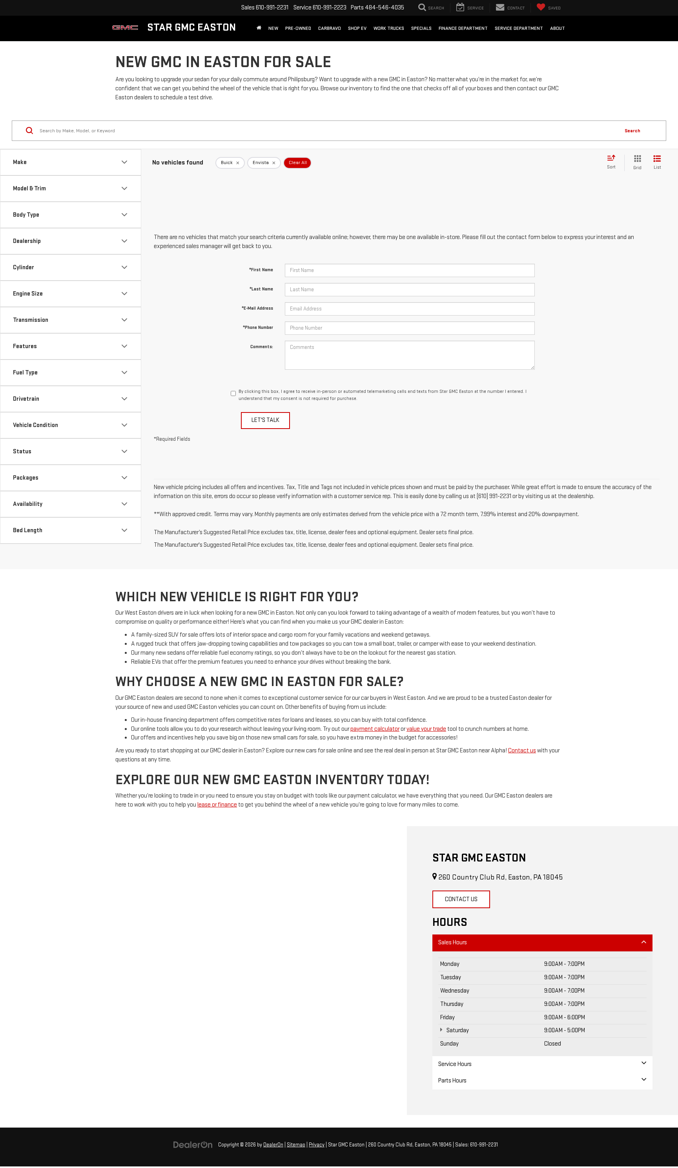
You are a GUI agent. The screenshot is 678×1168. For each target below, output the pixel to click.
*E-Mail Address (257, 308)
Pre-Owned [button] (298, 28)
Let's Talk (265, 420)
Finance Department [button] (463, 28)
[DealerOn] (193, 1144)
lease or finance (217, 804)
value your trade (426, 729)
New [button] (273, 28)
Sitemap (296, 1145)
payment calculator (374, 729)
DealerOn (273, 1145)
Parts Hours (452, 1080)
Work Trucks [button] (389, 28)
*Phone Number (258, 327)
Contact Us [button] (461, 899)
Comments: (261, 347)
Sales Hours (452, 942)
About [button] (557, 28)
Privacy (316, 1145)
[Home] (259, 28)
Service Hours (455, 1064)
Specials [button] (421, 28)
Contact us (522, 750)
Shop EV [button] (357, 28)
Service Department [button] (519, 28)
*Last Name (261, 289)
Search (632, 131)
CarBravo (329, 28)
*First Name (261, 270)
